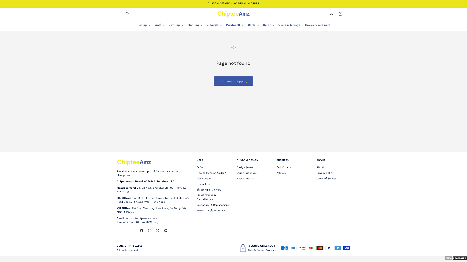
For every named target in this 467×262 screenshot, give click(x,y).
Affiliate (281, 173)
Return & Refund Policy (211, 210)
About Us (322, 167)
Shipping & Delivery (209, 189)
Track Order (204, 178)
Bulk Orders (284, 167)
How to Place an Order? (211, 173)
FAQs (200, 167)
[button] (127, 13)
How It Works (245, 178)
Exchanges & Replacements (213, 205)
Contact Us (203, 184)
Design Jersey (245, 167)
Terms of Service (327, 178)
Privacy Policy (325, 173)
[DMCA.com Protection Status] (456, 259)
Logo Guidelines (247, 173)
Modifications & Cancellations (206, 197)
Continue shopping (234, 81)
